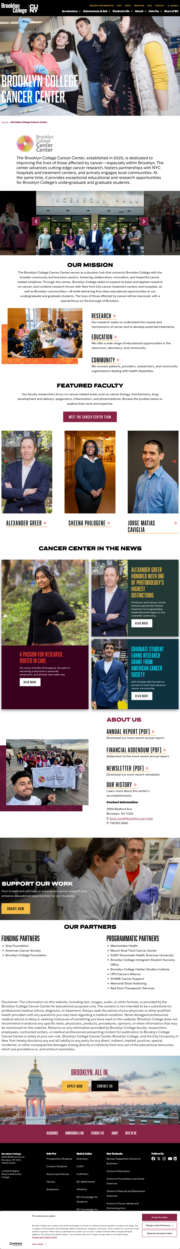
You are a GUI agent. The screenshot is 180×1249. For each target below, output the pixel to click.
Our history (119, 784)
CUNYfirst (82, 1174)
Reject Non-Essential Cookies (159, 1233)
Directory (82, 1158)
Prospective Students (59, 1158)
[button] (6, 461)
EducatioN (102, 336)
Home (4, 122)
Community (103, 360)
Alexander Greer (24, 523)
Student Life (121, 11)
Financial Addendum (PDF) (134, 749)
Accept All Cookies (159, 1217)
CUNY (80, 1166)
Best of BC (171, 11)
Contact (160, 5)
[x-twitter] (159, 1158)
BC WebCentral (86, 1181)
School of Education (118, 1171)
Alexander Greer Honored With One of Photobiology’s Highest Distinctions (147, 582)
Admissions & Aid (95, 11)
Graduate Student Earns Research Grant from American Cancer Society (147, 661)
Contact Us (105, 1086)
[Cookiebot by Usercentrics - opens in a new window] (16, 1244)
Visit (119, 5)
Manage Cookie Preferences (158, 1225)
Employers (53, 1189)
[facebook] (153, 1158)
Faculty (51, 1181)
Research (102, 315)
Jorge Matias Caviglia (141, 526)
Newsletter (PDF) (125, 768)
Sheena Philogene (87, 523)
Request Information (102, 5)
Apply (128, 5)
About (139, 11)
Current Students (57, 1166)
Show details (37, 1244)
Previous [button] (36, 221)
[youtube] (170, 1158)
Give (149, 5)
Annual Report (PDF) (128, 731)
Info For (154, 11)
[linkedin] (175, 1158)
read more (30, 682)
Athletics (82, 1189)
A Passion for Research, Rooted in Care (41, 657)
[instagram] (164, 1158)
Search (174, 5)
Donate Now (15, 908)
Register (139, 5)
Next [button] (144, 221)
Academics (70, 11)
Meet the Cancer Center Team (90, 417)
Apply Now (75, 1086)
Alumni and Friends (58, 1174)
